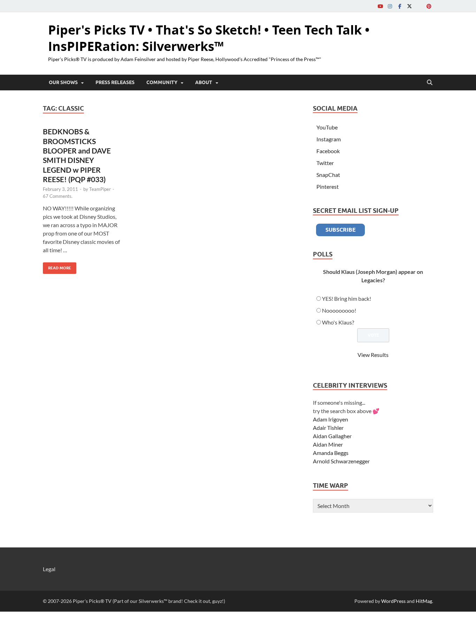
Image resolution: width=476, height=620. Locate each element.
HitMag (424, 601)
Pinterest (327, 186)
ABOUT (203, 82)
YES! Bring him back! (346, 298)
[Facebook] (400, 6)
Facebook (328, 151)
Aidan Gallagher (332, 436)
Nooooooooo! (339, 310)
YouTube (327, 127)
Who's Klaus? (338, 322)
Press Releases (115, 82)
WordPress (393, 601)
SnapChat (328, 174)
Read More (57, 266)
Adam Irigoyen (330, 419)
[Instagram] (390, 6)
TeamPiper (100, 189)
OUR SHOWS (63, 82)
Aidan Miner (328, 444)
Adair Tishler (328, 427)
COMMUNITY (161, 82)
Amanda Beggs (330, 452)
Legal (49, 569)
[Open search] (429, 83)
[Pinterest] (429, 6)
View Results (373, 354)
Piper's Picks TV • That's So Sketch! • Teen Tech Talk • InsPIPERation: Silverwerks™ (209, 38)
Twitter (325, 162)
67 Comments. (57, 196)
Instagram (328, 139)
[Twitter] (409, 6)
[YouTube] (380, 6)
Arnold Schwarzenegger (341, 461)
